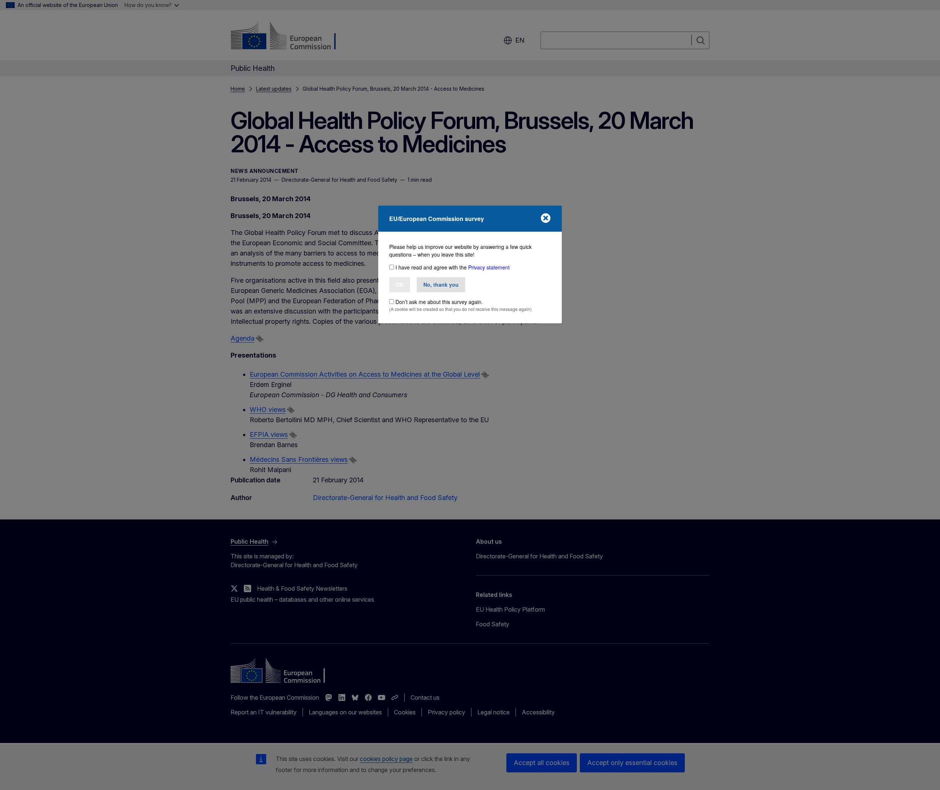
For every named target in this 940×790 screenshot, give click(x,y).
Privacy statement (489, 267)
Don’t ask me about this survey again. (439, 301)
